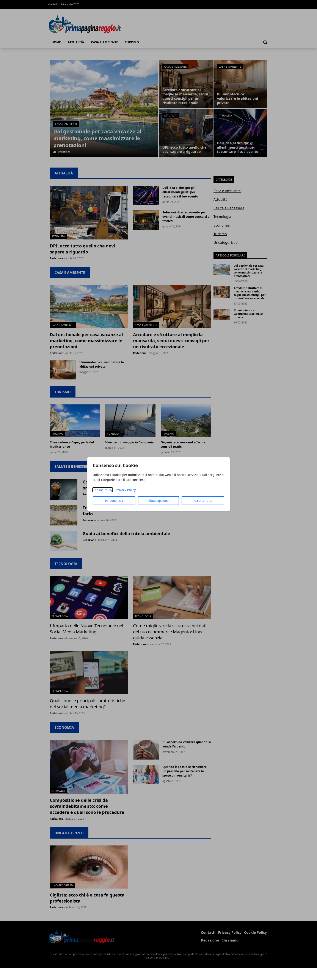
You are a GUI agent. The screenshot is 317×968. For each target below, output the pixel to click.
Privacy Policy (126, 490)
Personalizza (114, 501)
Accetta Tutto (203, 501)
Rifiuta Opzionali (158, 501)
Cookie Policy (102, 490)
